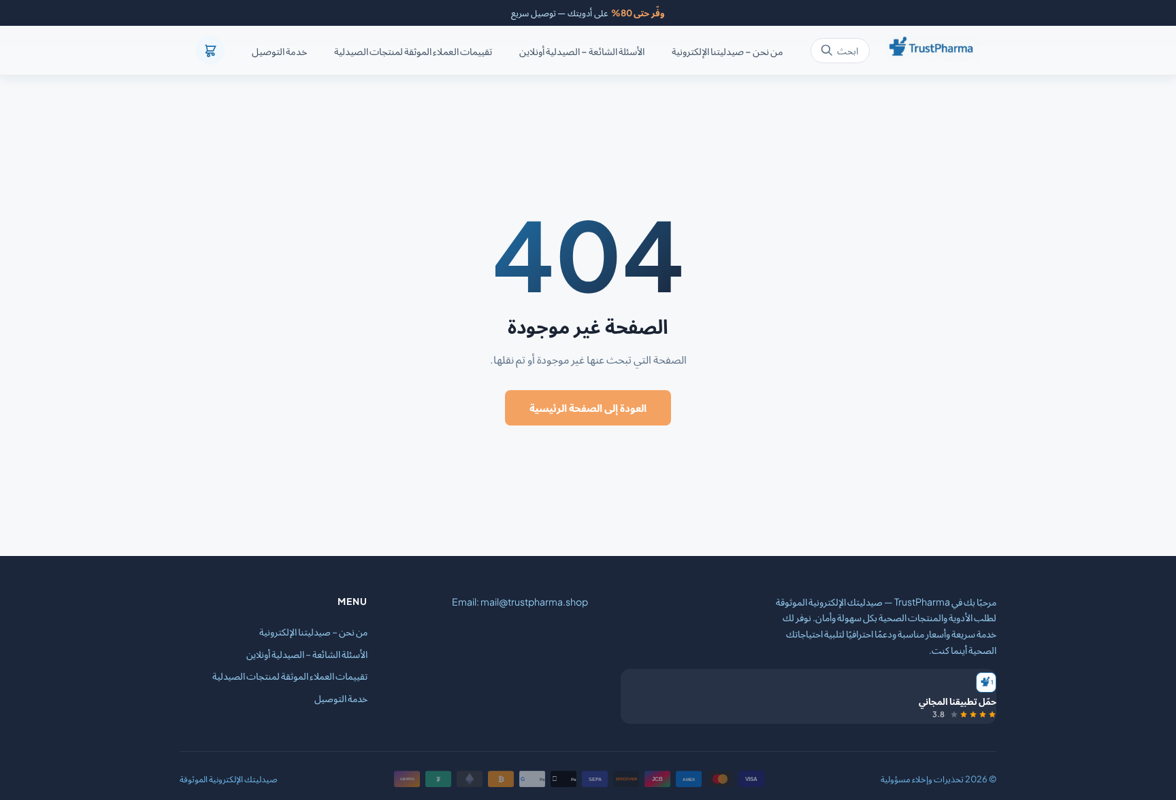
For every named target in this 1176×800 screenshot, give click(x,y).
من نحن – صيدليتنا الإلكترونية (727, 51)
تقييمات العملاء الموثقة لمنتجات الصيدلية (413, 51)
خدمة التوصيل (279, 51)
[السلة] (210, 50)
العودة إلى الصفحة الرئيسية (588, 407)
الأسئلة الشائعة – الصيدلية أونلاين (581, 51)
